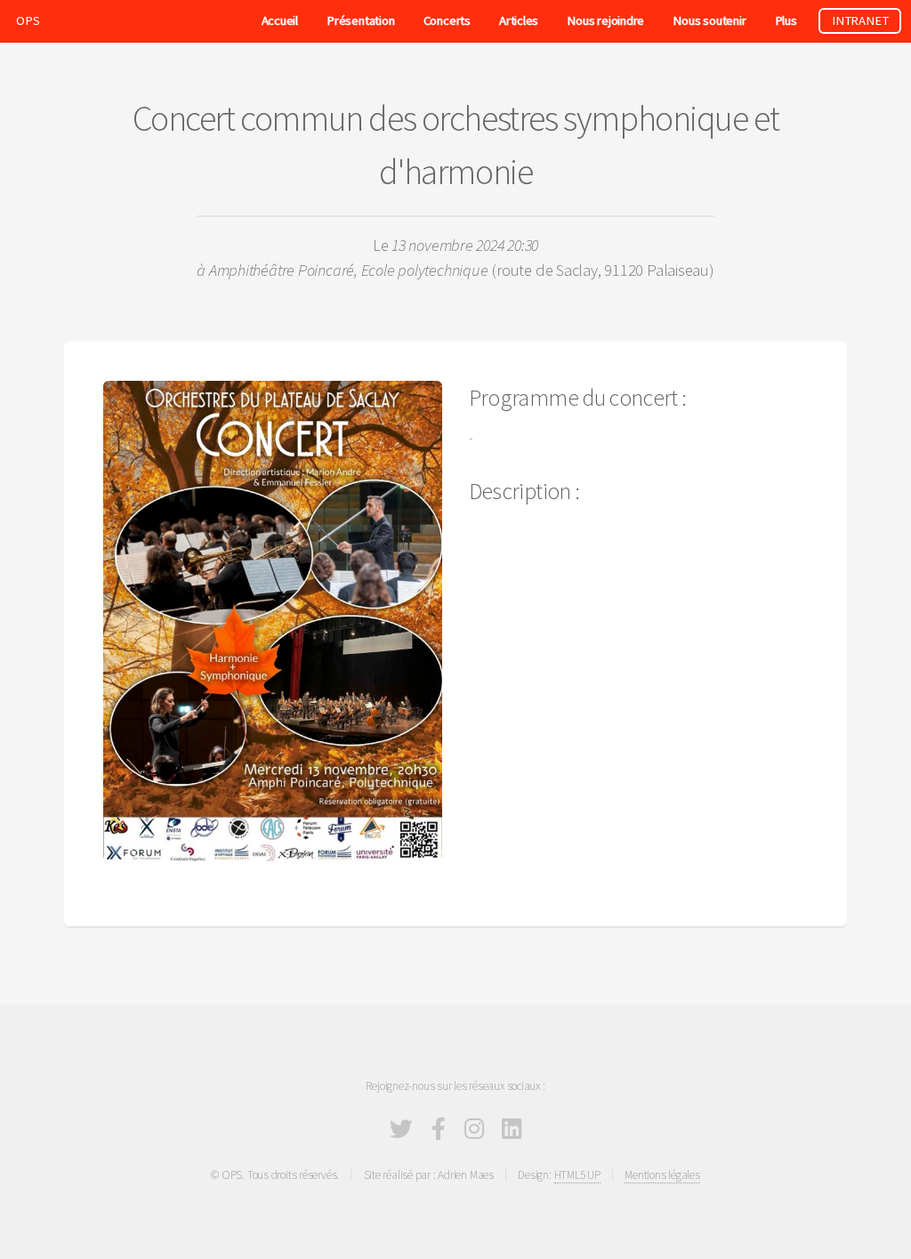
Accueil (280, 20)
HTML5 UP (577, 1174)
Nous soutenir (709, 20)
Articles (518, 20)
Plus (786, 20)
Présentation (360, 20)
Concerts (447, 20)
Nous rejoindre (605, 20)
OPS (27, 20)
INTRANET (860, 20)
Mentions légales (662, 1174)
